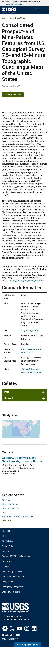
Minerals (6, 500)
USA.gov (6, 566)
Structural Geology (11, 504)
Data (6, 392)
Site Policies (7, 541)
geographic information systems (17, 516)
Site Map (6, 551)
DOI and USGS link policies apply (17, 556)
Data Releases (17, 18)
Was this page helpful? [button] (27, 644)
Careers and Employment (13, 577)
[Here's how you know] (24, 3)
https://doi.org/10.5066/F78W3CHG (26, 280)
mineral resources (10, 508)
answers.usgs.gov (10, 639)
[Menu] (44, 10)
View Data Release (12, 95)
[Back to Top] (40, 638)
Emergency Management (13, 587)
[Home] (9, 12)
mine (4, 512)
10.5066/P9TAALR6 (30, 331)
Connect (8, 398)
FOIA (4, 536)
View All (6, 520)
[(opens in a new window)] (5, 628)
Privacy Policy (8, 546)
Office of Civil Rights (11, 592)
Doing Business (8, 582)
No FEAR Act (7, 561)
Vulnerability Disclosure (12, 572)
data (4, 18)
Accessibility (7, 531)
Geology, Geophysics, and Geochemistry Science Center (22, 459)
